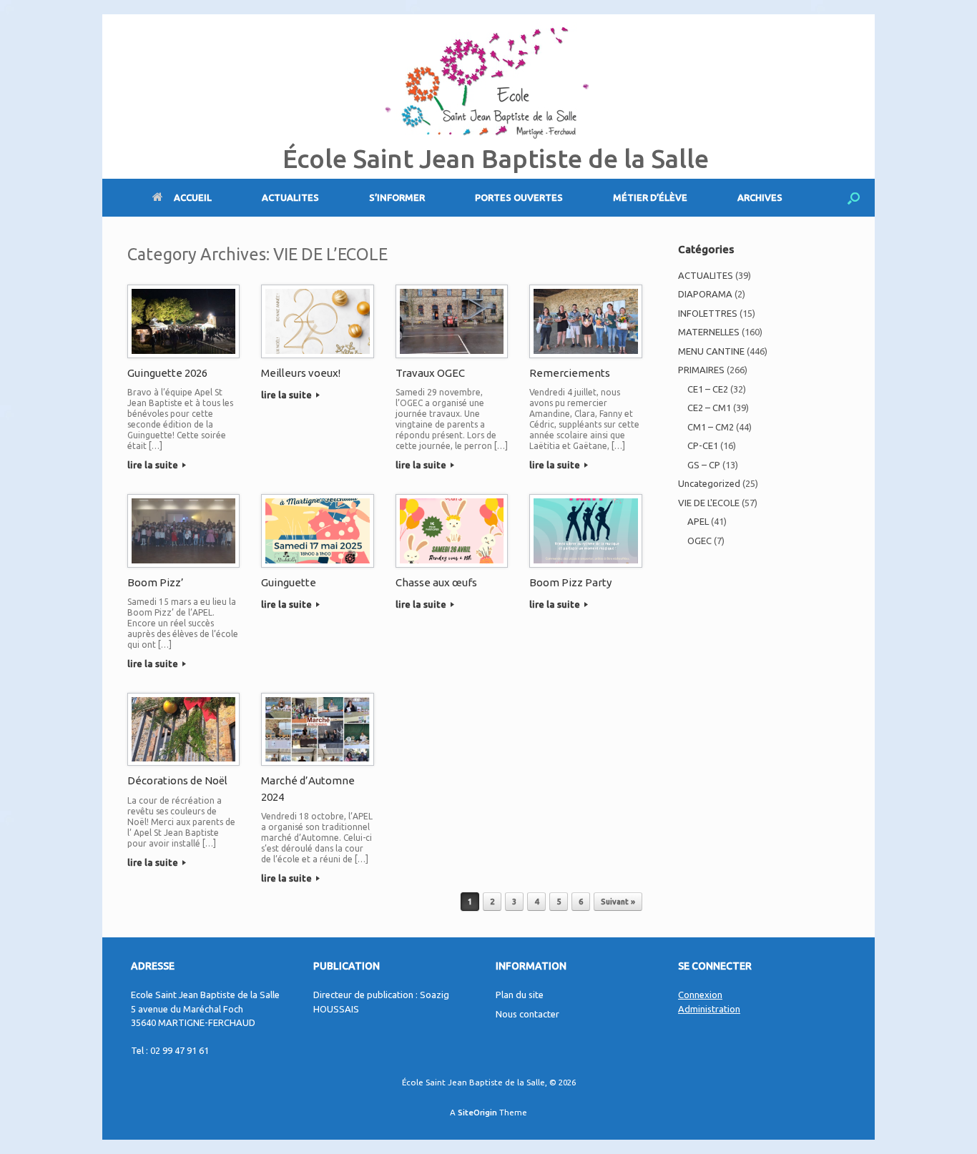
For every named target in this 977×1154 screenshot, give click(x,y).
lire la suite (153, 465)
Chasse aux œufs (436, 582)
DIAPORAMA (705, 294)
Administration (709, 1009)
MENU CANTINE (711, 351)
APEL (698, 521)
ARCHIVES (759, 197)
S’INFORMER (397, 197)
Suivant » (618, 901)
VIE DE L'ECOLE (709, 503)
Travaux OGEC (430, 373)
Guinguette (288, 582)
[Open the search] (854, 198)
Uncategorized (709, 483)
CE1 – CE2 (707, 389)
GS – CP (703, 465)
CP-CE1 (702, 445)
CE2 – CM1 (709, 408)
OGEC (699, 541)
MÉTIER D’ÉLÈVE (650, 197)
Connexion (700, 995)
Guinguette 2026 (167, 373)
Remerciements (569, 373)
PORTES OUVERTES (519, 197)
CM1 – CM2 (710, 427)
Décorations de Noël (177, 780)
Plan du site (520, 995)
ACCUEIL (193, 197)
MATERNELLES (709, 332)
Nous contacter (527, 1014)
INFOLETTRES (707, 313)
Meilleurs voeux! (300, 373)
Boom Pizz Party (570, 582)
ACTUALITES (290, 197)
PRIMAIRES (701, 370)
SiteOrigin (477, 1112)
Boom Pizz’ (155, 582)
